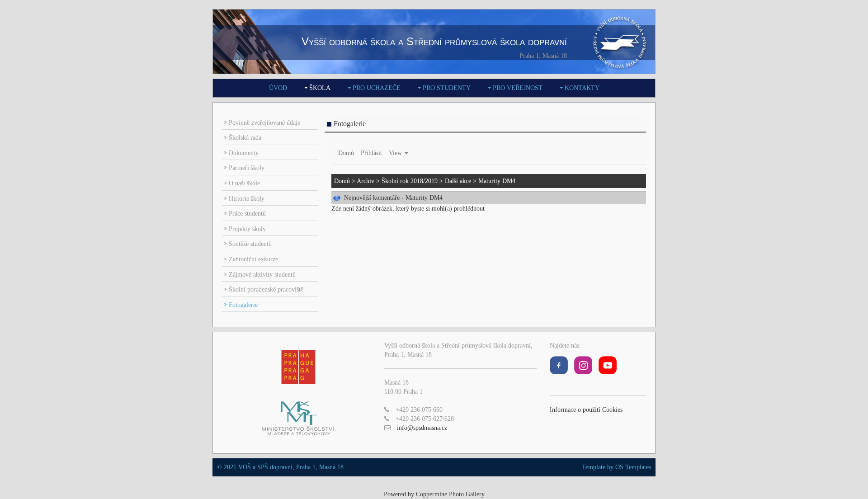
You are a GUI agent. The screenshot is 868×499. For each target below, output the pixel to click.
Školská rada (245, 137)
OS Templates (633, 467)
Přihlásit (371, 153)
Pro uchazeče (377, 88)
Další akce (458, 181)
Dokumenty (244, 153)
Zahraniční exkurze (253, 259)
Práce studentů (247, 213)
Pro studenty (447, 88)
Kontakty (582, 88)
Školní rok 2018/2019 (410, 181)
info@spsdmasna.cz (422, 427)
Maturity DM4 (496, 181)
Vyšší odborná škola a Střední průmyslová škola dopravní (434, 41)
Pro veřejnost (517, 88)
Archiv (365, 181)
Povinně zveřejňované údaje (264, 122)
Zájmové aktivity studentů (262, 274)
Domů (346, 153)
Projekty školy (247, 229)
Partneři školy (246, 168)
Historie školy (246, 198)
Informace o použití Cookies (586, 409)
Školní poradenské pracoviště (266, 289)
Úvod (278, 88)
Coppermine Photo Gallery (450, 494)
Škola (319, 88)
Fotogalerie (243, 304)
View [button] (396, 153)
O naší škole (244, 183)
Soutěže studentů (250, 243)
